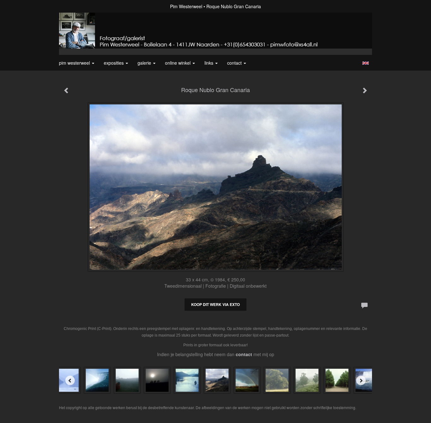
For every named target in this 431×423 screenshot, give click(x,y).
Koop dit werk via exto (215, 304)
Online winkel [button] (178, 63)
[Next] (361, 380)
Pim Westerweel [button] (75, 63)
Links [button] (209, 63)
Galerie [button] (145, 63)
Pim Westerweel (186, 6)
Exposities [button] (114, 63)
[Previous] (70, 380)
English (365, 63)
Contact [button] (235, 63)
